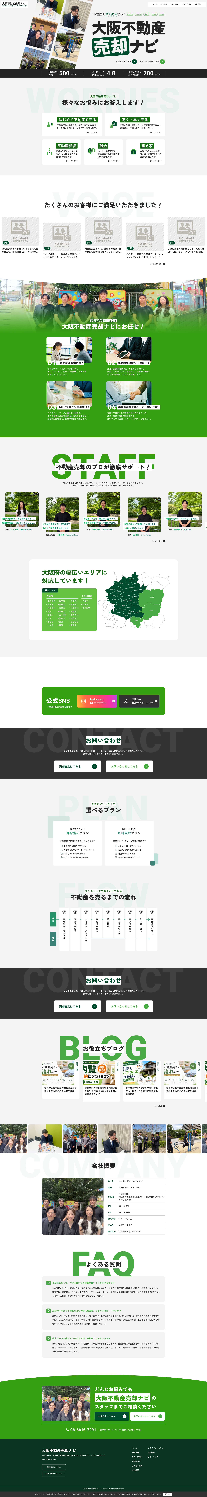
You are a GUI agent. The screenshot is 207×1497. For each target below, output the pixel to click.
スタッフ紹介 (174, 4)
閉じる (167, 1494)
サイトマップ (153, 1457)
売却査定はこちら (70, 766)
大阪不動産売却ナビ (59, 1450)
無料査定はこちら (54, 1467)
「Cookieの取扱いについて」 (139, 1494)
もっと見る (158, 1106)
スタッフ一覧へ (157, 541)
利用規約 (151, 1452)
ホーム (155, 4)
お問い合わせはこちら (124, 766)
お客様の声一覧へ (156, 264)
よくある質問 (186, 4)
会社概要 (198, 4)
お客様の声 (136, 1461)
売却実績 (164, 4)
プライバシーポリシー (156, 1448)
